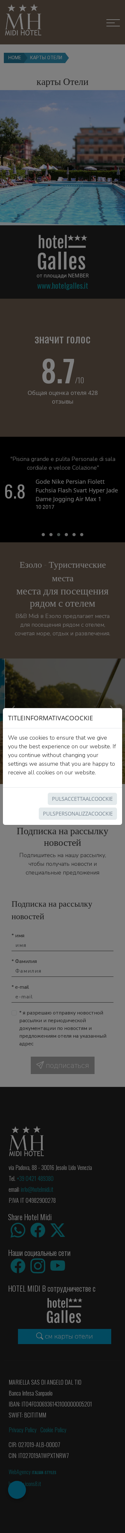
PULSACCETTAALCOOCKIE (82, 798)
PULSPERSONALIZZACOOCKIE (78, 813)
